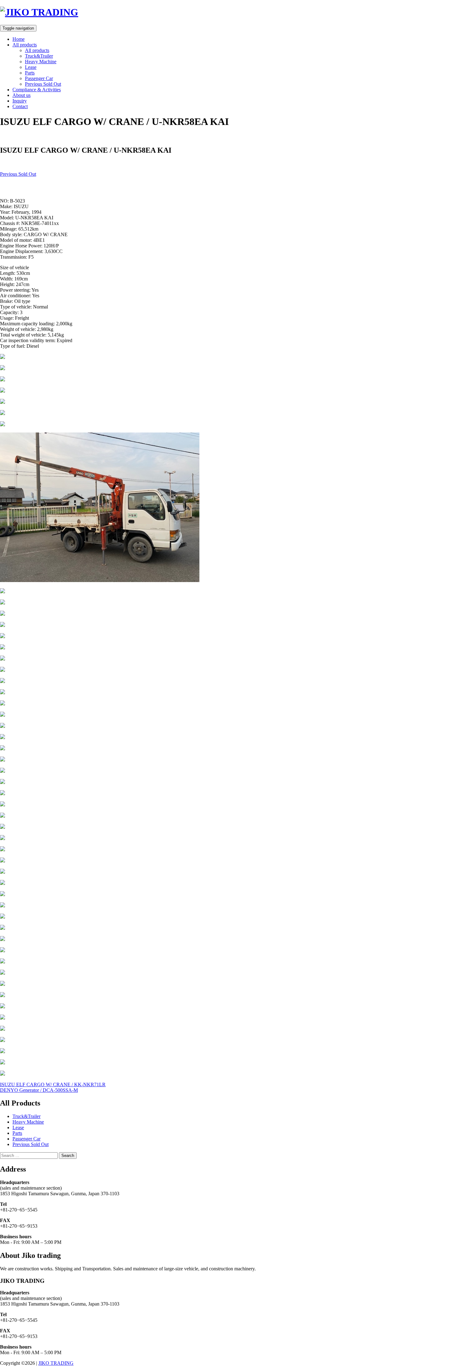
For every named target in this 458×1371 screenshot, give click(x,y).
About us (21, 95)
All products (24, 44)
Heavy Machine (40, 61)
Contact (20, 106)
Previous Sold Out (43, 84)
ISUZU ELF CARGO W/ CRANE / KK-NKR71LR (53, 1084)
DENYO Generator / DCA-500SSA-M (39, 1090)
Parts (30, 72)
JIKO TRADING (56, 1363)
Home (18, 39)
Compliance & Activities (36, 89)
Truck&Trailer (39, 56)
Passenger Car (39, 78)
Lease (30, 67)
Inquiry (19, 100)
